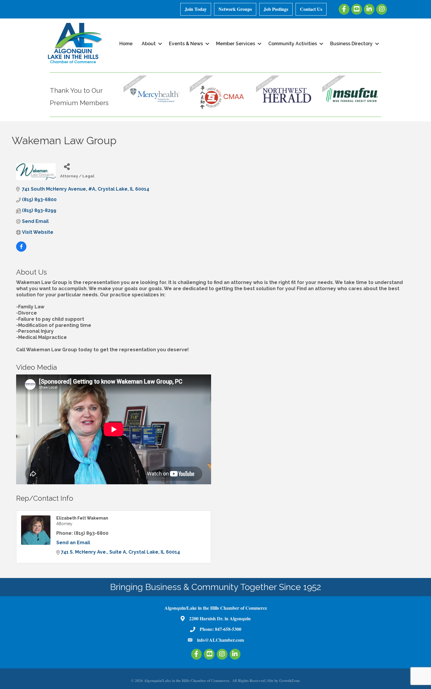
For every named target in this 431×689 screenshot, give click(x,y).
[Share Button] (66, 166)
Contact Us (311, 9)
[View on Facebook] (21, 250)
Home (126, 43)
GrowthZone (289, 680)
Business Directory (351, 43)
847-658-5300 (228, 629)
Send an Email (73, 542)
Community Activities (292, 43)
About (149, 43)
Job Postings (276, 9)
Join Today (196, 9)
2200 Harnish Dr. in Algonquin (220, 618)
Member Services (235, 43)
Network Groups (235, 9)
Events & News (186, 43)
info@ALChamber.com (220, 639)
